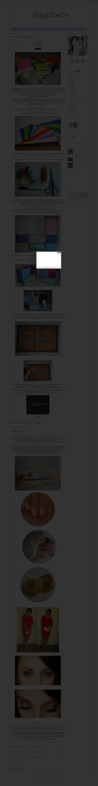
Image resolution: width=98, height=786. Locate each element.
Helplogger (50, 267)
